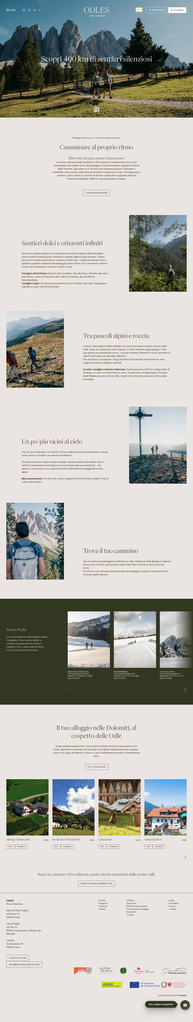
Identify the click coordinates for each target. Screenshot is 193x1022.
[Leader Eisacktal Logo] (174, 970)
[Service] (29, 10)
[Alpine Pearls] (106, 970)
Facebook (102, 906)
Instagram (103, 903)
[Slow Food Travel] (144, 970)
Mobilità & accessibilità (136, 906)
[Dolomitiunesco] (83, 970)
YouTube (102, 909)
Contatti (130, 915)
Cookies (172, 909)
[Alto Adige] (139, 10)
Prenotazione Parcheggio (137, 909)
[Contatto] (23, 10)
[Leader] (111, 985)
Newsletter (131, 912)
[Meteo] (34, 10)
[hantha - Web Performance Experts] (182, 995)
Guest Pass (131, 903)
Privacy (172, 906)
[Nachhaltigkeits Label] (123, 970)
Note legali (173, 903)
